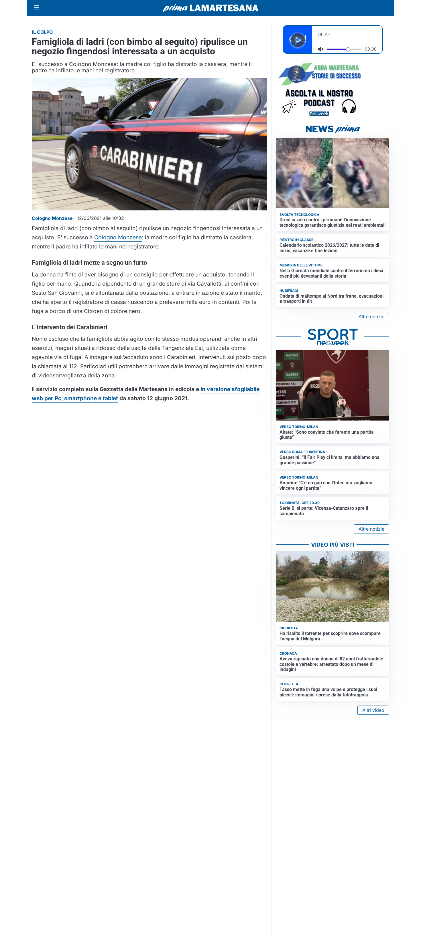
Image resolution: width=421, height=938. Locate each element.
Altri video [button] (373, 710)
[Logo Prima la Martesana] (210, 8)
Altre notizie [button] (371, 316)
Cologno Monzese (118, 237)
